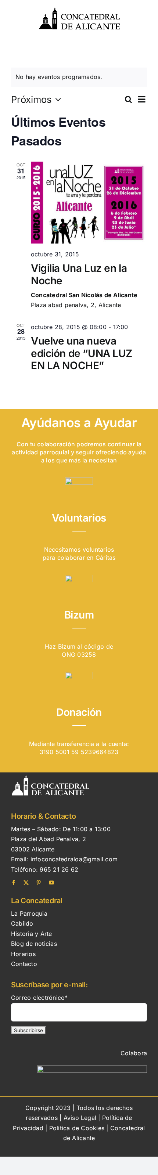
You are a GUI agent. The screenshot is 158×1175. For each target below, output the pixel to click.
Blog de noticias (34, 943)
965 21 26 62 (59, 869)
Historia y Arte (31, 933)
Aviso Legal (80, 1117)
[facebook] (13, 882)
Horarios (23, 954)
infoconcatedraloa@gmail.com (74, 859)
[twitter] (26, 882)
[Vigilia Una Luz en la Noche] (89, 203)
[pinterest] (38, 882)
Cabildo (22, 923)
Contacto (24, 963)
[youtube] (51, 882)
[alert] (79, 77)
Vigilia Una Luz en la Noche (79, 274)
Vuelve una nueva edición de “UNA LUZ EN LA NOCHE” (81, 353)
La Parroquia (29, 913)
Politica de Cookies (78, 1128)
